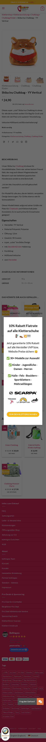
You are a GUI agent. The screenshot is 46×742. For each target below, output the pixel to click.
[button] (40, 701)
